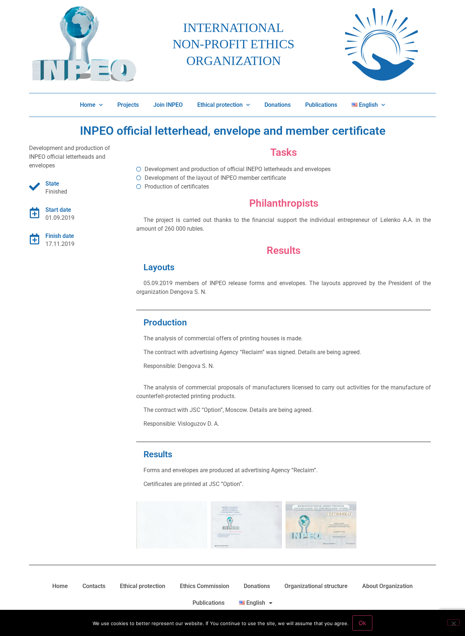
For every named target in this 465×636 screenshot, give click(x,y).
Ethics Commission (204, 586)
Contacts (93, 586)
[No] (453, 622)
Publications (321, 104)
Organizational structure (316, 586)
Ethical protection (220, 104)
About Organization (387, 586)
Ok (362, 623)
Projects (128, 104)
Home (88, 104)
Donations (277, 104)
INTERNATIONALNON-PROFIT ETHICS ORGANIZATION (233, 44)
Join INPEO (168, 104)
